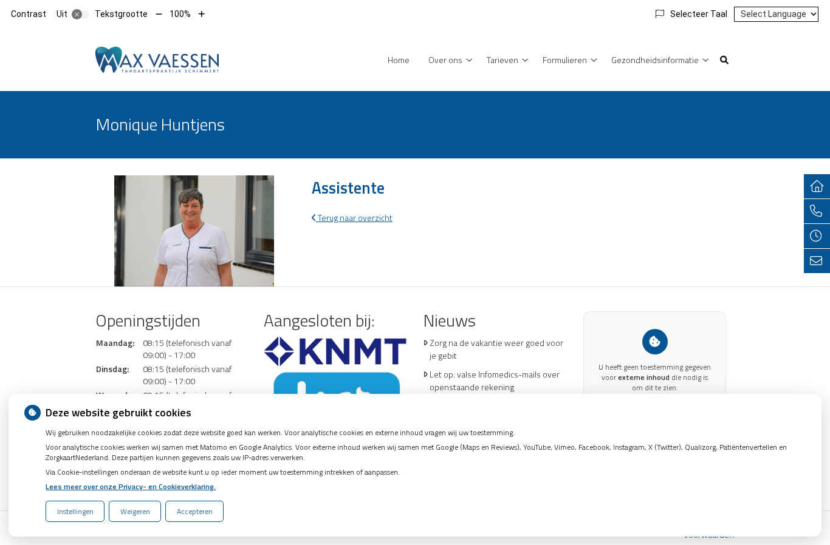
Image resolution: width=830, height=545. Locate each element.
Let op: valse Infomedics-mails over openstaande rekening (495, 380)
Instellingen (75, 511)
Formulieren (565, 59)
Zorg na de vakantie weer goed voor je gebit (496, 349)
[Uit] (81, 14)
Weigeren (135, 511)
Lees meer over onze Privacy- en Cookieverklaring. (131, 486)
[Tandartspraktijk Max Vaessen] (157, 58)
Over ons (445, 59)
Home (399, 59)
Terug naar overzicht (354, 217)
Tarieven (502, 59)
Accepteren (195, 511)
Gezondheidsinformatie (655, 59)
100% (180, 14)
